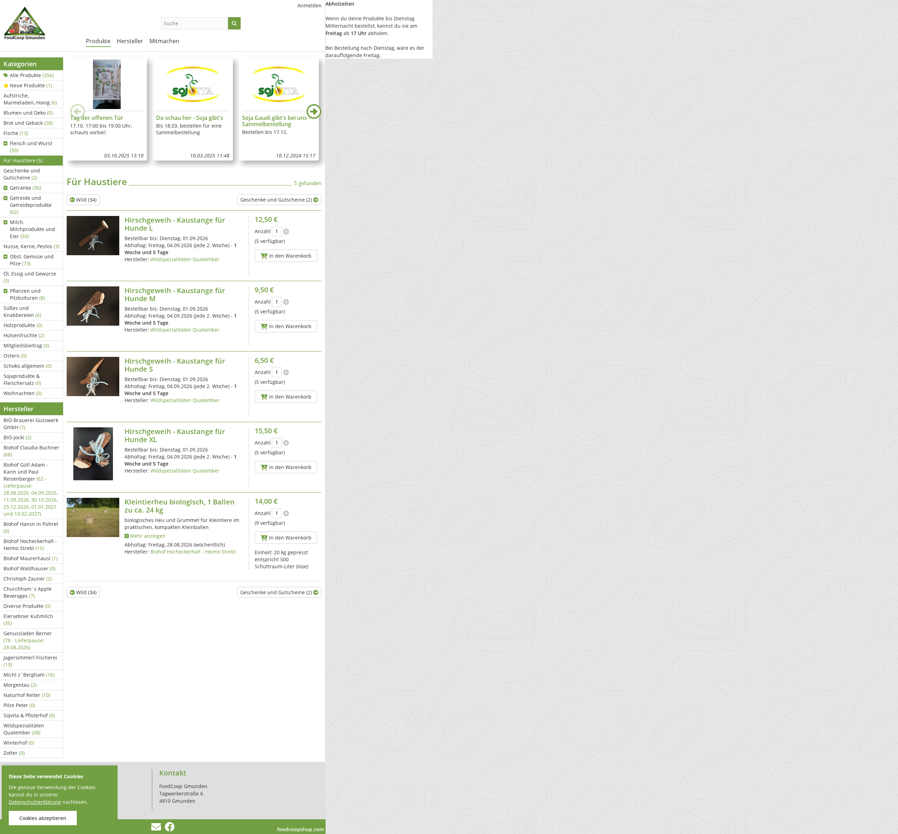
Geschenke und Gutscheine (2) (276, 199)
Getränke (25, 187)
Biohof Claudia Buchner (31, 451)
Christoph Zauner (28, 578)
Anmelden (309, 5)
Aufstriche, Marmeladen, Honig (30, 99)
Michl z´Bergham (29, 674)
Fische (16, 133)
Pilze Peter (19, 705)
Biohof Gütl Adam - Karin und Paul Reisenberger (31, 489)
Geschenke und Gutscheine (22, 174)
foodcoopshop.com (300, 829)
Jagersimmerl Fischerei (30, 661)
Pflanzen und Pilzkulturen (27, 294)
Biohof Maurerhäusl (31, 558)
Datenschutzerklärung (35, 802)
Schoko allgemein (28, 365)
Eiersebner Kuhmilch (28, 619)
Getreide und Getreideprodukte (31, 205)
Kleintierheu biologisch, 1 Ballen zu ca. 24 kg (180, 506)
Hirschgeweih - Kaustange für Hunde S (175, 365)
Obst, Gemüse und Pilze (32, 260)
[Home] (39, 25)
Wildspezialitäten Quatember (24, 729)
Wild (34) (85, 199)
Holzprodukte (23, 325)
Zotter (14, 753)
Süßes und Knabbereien (22, 311)
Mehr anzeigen (147, 536)
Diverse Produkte (27, 606)
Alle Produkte (32, 75)
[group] (107, 109)
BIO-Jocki (17, 437)
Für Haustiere (23, 160)
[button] (314, 111)
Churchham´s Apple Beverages (28, 592)
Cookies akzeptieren (42, 818)
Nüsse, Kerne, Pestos (31, 246)
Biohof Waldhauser (29, 568)
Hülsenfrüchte (24, 335)
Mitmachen (164, 41)
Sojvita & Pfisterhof (29, 715)
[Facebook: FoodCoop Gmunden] (169, 828)
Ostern (15, 355)
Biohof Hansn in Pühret (31, 527)
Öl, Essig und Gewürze (30, 277)
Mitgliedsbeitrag (26, 345)
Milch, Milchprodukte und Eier (32, 229)
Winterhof (19, 742)
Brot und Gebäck (28, 123)
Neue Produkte (31, 85)
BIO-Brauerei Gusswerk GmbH (31, 423)
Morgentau (20, 685)
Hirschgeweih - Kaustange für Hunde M (175, 294)
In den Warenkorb (289, 255)
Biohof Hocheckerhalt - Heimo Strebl (30, 544)
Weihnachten (23, 393)
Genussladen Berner (28, 640)
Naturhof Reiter (27, 695)
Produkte (98, 41)
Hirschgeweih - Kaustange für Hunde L (175, 224)
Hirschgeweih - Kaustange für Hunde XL (175, 435)
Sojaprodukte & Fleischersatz (22, 379)
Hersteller (130, 41)
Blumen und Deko (28, 112)
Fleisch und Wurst (31, 147)
